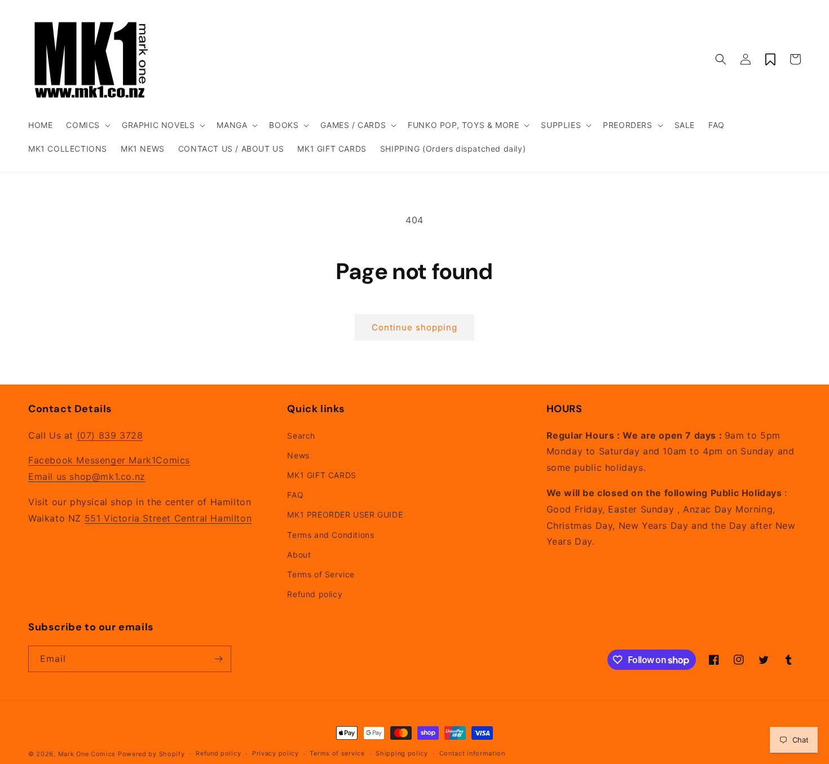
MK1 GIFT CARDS (321, 475)
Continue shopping (414, 327)
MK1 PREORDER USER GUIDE (345, 514)
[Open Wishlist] (770, 59)
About (299, 554)
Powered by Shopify (151, 754)
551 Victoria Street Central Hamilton (168, 518)
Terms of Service (321, 574)
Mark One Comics (87, 754)
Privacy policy (275, 753)
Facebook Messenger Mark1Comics (109, 460)
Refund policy (314, 594)
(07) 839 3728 (110, 435)
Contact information (472, 753)
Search (301, 435)
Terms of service (337, 753)
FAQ (295, 495)
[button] (87, 125)
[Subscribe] (218, 659)
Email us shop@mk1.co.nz (86, 476)
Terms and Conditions (330, 535)
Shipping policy (402, 753)
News (298, 455)
